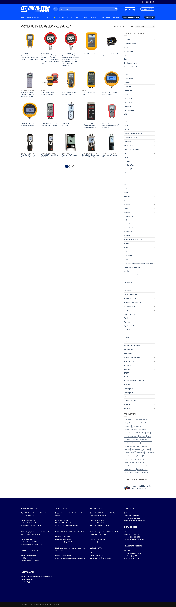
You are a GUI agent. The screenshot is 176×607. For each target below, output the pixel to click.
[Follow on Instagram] (147, 2)
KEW (138, 446)
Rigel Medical (129, 326)
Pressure (145, 456)
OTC (125, 286)
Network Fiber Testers (132, 275)
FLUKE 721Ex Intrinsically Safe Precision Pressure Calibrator (110, 125)
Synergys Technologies (132, 357)
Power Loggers (150, 452)
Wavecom (127, 404)
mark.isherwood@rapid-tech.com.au (72, 558)
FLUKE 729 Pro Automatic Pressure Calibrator (90, 55)
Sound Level (141, 466)
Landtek (127, 212)
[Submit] (116, 9)
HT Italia (127, 161)
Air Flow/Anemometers (140, 419)
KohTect (127, 204)
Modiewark (128, 255)
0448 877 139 (31, 523)
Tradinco (127, 377)
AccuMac (127, 39)
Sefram (126, 338)
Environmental (129, 110)
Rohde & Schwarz (130, 330)
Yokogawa (127, 408)
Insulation (127, 181)
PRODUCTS (46, 17)
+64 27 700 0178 (136, 553)
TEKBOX (127, 365)
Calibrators (128, 426)
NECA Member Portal (132, 267)
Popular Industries (130, 298)
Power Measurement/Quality (133, 456)
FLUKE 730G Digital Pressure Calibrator (27, 125)
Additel (126, 47)
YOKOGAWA (145, 472)
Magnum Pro (128, 216)
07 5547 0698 (99, 520)
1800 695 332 (134, 515)
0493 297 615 (31, 558)
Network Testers (129, 452)
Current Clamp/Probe (131, 429)
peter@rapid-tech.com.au (69, 525)
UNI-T (126, 396)
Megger (127, 243)
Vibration (137, 472)
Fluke (126, 126)
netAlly (126, 271)
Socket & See (128, 349)
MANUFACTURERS (33, 17)
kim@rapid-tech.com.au (102, 558)
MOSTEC (127, 259)
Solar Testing (128, 353)
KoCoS (126, 200)
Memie (126, 247)
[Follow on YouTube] (153, 2)
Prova (126, 310)
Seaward (127, 334)
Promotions (60, 17)
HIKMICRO (128, 145)
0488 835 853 (135, 518)
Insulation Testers (146, 443)
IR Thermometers (130, 446)
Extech (126, 118)
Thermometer (129, 472)
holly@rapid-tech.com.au (34, 582)
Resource (127, 322)
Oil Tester (127, 279)
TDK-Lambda (129, 361)
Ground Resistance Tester (133, 133)
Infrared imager (144, 439)
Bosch (126, 59)
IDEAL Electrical (129, 173)
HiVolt (126, 157)
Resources (93, 17)
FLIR (125, 122)
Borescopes (136, 423)
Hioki (126, 153)
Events (69, 17)
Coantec (127, 82)
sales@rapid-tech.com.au (137, 521)
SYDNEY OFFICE (61, 508)
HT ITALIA (128, 439)
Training (84, 17)
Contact (116, 17)
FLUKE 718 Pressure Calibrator (89, 93)
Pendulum (127, 290)
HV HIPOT (128, 169)
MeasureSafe (128, 232)
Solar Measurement (130, 466)
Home (22, 17)
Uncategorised (129, 389)
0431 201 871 (66, 555)
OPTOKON (128, 283)
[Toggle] (154, 39)
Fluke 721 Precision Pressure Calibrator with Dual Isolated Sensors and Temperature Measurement (30, 56)
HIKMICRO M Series (131, 149)
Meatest (127, 236)
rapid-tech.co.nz (133, 558)
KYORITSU (144, 446)
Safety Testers (140, 462)
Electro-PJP (128, 98)
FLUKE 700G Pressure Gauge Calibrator (109, 93)
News (76, 17)
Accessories (128, 419)
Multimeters (146, 449)
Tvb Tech (127, 385)
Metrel (126, 251)
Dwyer (126, 94)
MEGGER (127, 449)
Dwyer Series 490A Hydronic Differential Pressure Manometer (89, 125)
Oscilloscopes (140, 452)
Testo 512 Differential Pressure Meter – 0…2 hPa (29, 156)
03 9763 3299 (31, 520)
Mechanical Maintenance (133, 239)
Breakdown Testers (131, 63)
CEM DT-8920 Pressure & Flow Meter (70, 125)
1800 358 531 (99, 555)
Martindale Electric (131, 228)
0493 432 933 (31, 542)
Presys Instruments (130, 306)
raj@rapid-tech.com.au (33, 525)
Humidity (135, 439)
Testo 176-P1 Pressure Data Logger (69, 156)
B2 (125, 55)
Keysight (127, 196)
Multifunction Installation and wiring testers (139, 263)
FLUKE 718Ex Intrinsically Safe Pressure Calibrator (49, 125)
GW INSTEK (142, 436)
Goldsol (126, 130)
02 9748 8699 (65, 520)
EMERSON (128, 102)
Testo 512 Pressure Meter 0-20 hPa (50, 156)
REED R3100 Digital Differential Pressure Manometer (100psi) (28, 94)
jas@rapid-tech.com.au (33, 560)
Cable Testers (145, 423)
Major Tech (128, 220)
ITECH (126, 188)
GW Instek (127, 141)
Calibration (105, 17)
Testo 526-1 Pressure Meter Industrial (109, 156)
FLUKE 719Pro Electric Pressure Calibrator (69, 93)
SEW (125, 341)
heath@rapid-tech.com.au (103, 525)
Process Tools (128, 459)
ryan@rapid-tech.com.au (33, 544)
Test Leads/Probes (130, 469)
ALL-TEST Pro (129, 51)
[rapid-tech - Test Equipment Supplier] (35, 9)
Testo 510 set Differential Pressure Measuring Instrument (90, 157)
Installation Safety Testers (132, 443)
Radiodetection (129, 314)
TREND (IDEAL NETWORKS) (134, 381)
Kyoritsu (127, 208)
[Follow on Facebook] (143, 2)
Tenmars (127, 369)
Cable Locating (129, 71)
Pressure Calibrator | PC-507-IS (110, 55)
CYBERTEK (128, 90)
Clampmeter (128, 79)
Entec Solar (128, 106)
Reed (126, 318)
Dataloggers (142, 429)
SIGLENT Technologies (132, 345)
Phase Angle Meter (130, 294)
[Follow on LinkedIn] (150, 2)
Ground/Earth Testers (131, 436)
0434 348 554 (100, 523)
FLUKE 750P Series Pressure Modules (47, 93)
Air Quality (128, 423)
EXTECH (138, 433)
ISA (125, 184)
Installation (128, 177)
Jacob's (126, 192)
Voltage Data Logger (131, 400)
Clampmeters (137, 426)
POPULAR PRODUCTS (132, 302)
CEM (126, 75)
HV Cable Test (129, 165)
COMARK (127, 86)
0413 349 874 (66, 523)
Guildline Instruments (131, 137)
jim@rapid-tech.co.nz (135, 556)
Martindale (128, 224)
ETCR (126, 114)
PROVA (136, 459)
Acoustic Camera (130, 43)
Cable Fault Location (131, 67)
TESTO (126, 373)
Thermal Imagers (142, 469)
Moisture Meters (136, 449)
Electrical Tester (129, 433)
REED (142, 459)
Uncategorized (129, 392)
